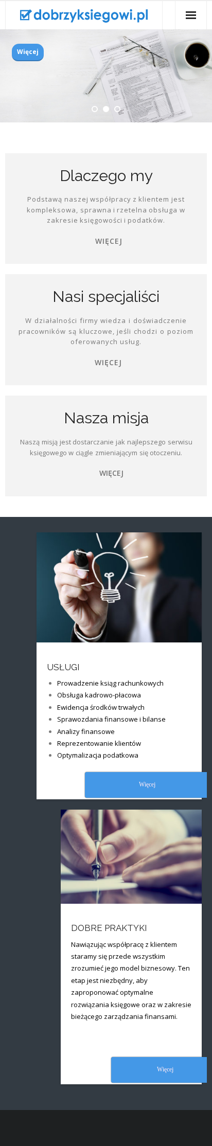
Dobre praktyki (109, 928)
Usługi (63, 667)
